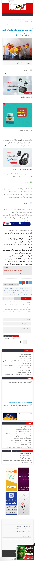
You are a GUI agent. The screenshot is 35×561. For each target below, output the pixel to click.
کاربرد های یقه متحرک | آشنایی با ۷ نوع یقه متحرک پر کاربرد (17, 365)
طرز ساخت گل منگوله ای (17, 292)
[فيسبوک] (27, 282)
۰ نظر (13, 24)
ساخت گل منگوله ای (9, 290)
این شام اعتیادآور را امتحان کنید (23, 429)
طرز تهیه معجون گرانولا (25, 354)
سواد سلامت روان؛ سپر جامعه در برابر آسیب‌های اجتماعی (17, 374)
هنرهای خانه (29, 21)
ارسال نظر (15, 336)
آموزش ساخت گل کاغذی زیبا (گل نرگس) (20, 239)
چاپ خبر (7, 24)
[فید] (3, 1)
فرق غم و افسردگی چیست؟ (24, 372)
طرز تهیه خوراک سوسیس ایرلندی (23, 442)
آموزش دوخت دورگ (26, 363)
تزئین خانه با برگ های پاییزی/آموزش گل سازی (18, 264)
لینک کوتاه (21, 284)
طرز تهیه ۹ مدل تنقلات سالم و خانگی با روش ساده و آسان (17, 361)
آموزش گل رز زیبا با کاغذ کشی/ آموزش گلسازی (18, 258)
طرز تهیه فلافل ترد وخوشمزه (24, 427)
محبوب (16, 450)
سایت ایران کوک (28, 292)
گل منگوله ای (26, 294)
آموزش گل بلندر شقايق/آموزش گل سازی (20, 261)
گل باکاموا (7, 292)
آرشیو (28, 523)
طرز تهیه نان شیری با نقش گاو (23, 436)
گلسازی (17, 294)
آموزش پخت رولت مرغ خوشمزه (23, 431)
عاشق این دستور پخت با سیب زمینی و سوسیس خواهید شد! (17, 433)
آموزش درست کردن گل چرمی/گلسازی (20, 256)
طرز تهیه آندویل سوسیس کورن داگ (22, 438)
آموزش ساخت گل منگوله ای (16, 288)
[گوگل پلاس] (23, 282)
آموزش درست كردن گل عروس (23, 241)
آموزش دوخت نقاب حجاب (25, 370)
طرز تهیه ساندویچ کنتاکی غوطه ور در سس (21, 440)
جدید (27, 450)
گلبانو (21, 294)
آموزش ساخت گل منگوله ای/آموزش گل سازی (17, 32)
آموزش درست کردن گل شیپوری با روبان (20, 230)
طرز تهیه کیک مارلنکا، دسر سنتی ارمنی (21, 445)
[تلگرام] (30, 282)
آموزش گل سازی (21, 21)
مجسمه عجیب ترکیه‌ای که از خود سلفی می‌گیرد (20, 402)
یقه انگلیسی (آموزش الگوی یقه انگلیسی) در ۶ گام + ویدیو (17, 367)
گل (21, 140)
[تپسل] (4, 104)
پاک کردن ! (7, 336)
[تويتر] (20, 282)
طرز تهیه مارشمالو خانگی (25, 358)
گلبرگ (9, 209)
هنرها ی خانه (12, 294)
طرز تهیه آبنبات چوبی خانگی (24, 356)
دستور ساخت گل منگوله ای (21, 290)
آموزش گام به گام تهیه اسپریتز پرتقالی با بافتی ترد (19, 447)
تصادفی (7, 450)
